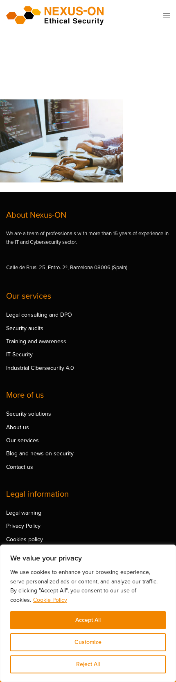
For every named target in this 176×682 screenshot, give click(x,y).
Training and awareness (36, 341)
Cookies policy (24, 539)
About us (17, 427)
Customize (88, 642)
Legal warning (23, 512)
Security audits (24, 328)
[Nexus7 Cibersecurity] (55, 15)
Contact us (19, 467)
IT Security (19, 354)
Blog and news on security (40, 453)
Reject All (88, 664)
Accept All (88, 620)
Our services (22, 440)
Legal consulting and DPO (39, 314)
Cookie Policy (50, 599)
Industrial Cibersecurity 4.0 (40, 368)
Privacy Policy (23, 525)
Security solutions (28, 413)
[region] (88, 613)
